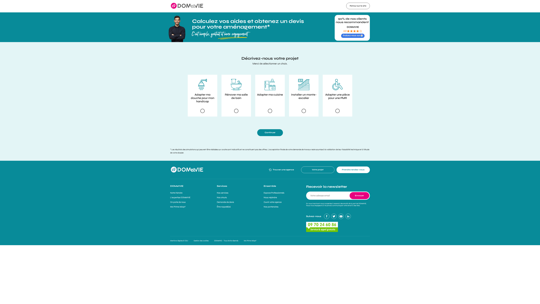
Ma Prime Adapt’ (178, 206)
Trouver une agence (283, 169)
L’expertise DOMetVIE (180, 197)
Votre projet (318, 169)
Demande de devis (225, 202)
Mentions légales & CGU (179, 241)
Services (222, 186)
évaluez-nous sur (351, 35)
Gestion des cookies (201, 241)
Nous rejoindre (270, 197)
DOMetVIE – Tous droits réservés (226, 241)
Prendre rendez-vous (353, 169)
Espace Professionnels (274, 193)
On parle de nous (178, 202)
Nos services (222, 193)
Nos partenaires (271, 206)
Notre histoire (176, 193)
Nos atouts (222, 197)
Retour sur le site (358, 6)
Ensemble (270, 186)
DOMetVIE (353, 27)
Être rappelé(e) (224, 206)
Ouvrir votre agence (273, 202)
